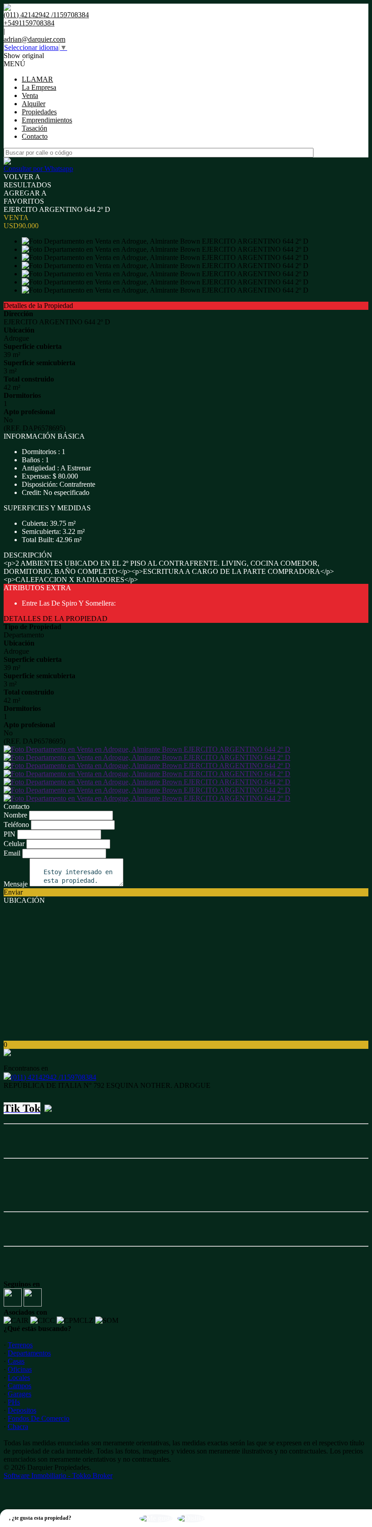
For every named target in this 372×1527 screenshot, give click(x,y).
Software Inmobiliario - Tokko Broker (58, 1475)
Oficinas (20, 1369)
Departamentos (29, 1353)
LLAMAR (37, 79)
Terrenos (20, 1345)
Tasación (34, 128)
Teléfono (16, 824)
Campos (19, 1386)
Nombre (15, 815)
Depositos (22, 1410)
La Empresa (39, 87)
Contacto (35, 136)
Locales (19, 1377)
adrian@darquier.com (34, 39)
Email (12, 853)
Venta (30, 95)
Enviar (13, 892)
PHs (14, 1402)
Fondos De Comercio (38, 1418)
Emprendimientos (47, 120)
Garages (19, 1394)
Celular (14, 843)
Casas (16, 1361)
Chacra (18, 1426)
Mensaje (16, 884)
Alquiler (33, 104)
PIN (9, 834)
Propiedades (39, 112)
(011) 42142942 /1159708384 (53, 1077)
